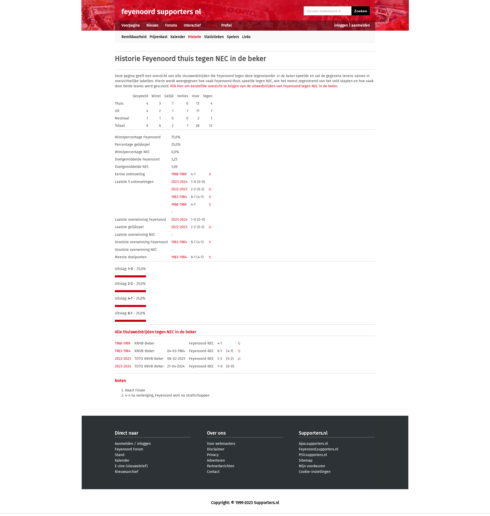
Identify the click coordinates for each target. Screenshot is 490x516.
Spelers (233, 37)
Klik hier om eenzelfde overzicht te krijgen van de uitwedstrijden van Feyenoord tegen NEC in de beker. (254, 86)
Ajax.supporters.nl (313, 443)
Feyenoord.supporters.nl (318, 449)
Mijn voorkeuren (312, 466)
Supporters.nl (313, 433)
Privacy (213, 455)
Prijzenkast (158, 37)
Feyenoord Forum (129, 449)
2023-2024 (179, 182)
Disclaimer (215, 449)
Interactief (192, 25)
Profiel (226, 25)
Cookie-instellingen (314, 472)
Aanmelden (124, 443)
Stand (119, 455)
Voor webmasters (221, 443)
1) (210, 174)
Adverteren (216, 460)
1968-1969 (179, 174)
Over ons (216, 433)
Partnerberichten (220, 466)
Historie (194, 37)
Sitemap (305, 460)
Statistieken (214, 37)
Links (246, 37)
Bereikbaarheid (133, 37)
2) (210, 189)
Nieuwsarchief (126, 472)
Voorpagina (130, 25)
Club (211, 25)
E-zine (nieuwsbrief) (131, 466)
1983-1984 (179, 197)
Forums (171, 25)
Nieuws (152, 25)
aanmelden (360, 25)
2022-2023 (179, 189)
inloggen (341, 25)
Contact (213, 472)
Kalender (177, 37)
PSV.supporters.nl (313, 455)
